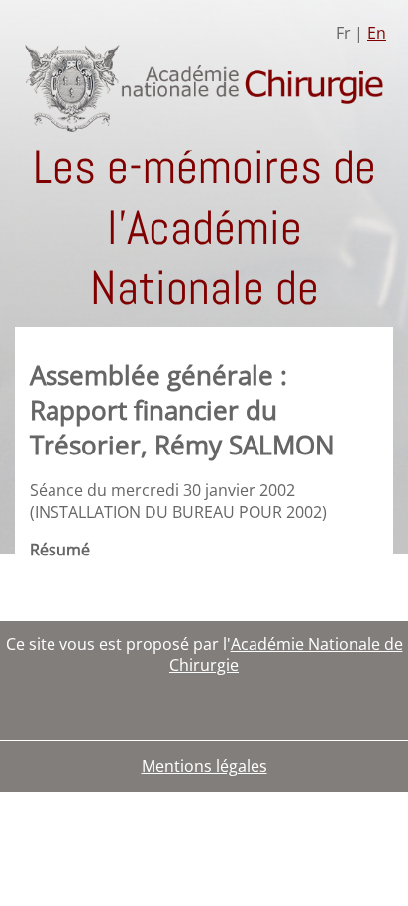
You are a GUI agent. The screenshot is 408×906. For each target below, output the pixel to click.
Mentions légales (204, 766)
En (376, 33)
